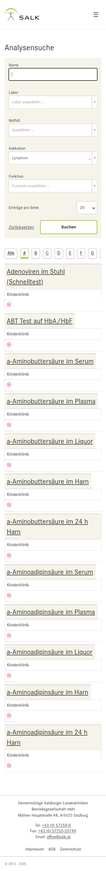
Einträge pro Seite (24, 207)
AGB (52, 849)
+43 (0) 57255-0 (56, 825)
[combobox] (53, 102)
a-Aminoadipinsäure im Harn (47, 692)
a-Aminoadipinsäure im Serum (50, 572)
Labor (13, 92)
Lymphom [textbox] (51, 158)
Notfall (14, 120)
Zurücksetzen (21, 227)
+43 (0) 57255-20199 (57, 831)
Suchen (68, 227)
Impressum (34, 849)
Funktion (16, 176)
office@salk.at (58, 837)
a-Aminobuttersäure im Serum (50, 361)
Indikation (17, 148)
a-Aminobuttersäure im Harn (48, 481)
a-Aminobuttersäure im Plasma (51, 401)
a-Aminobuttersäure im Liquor (50, 441)
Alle (10, 252)
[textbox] (53, 102)
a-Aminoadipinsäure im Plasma (51, 612)
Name (14, 65)
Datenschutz (70, 849)
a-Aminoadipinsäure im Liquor (49, 652)
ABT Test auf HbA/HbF (40, 321)
